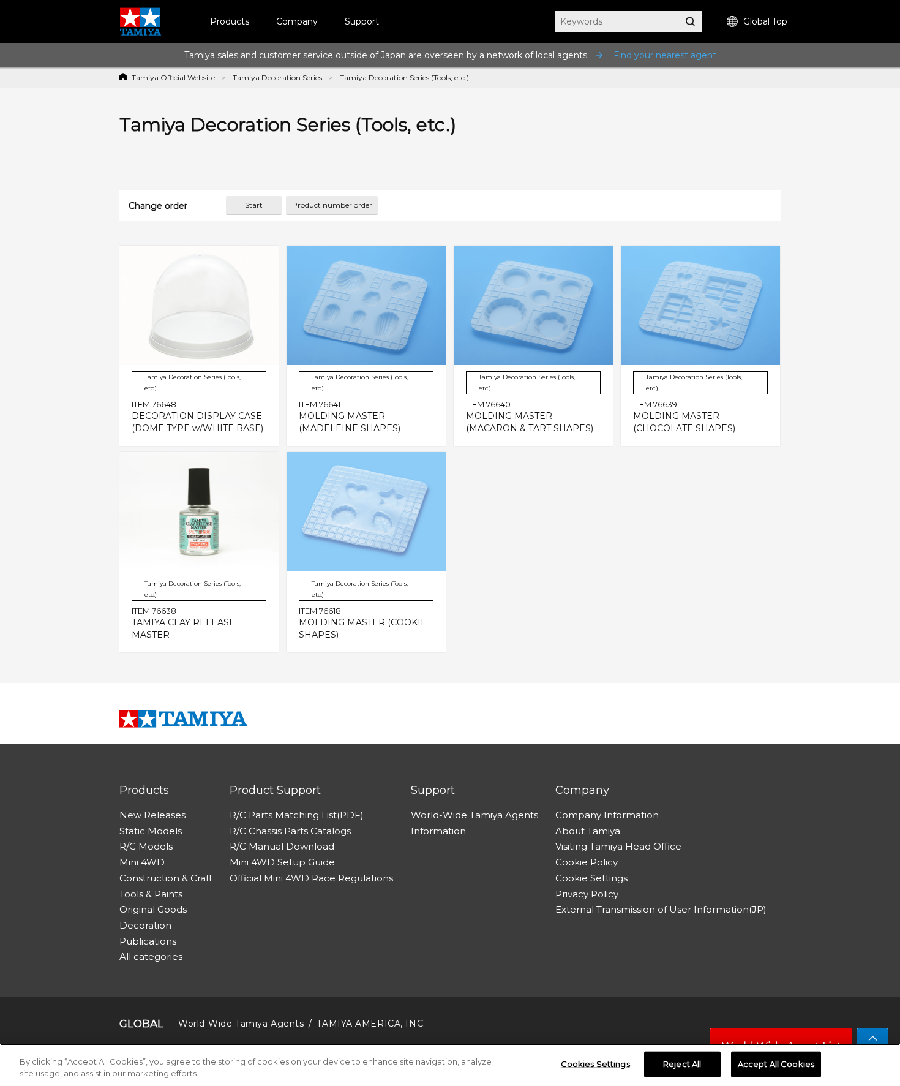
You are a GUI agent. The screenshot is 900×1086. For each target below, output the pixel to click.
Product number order (332, 204)
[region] (450, 1065)
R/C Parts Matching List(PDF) (297, 815)
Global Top (765, 21)
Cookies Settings (595, 1064)
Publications (147, 941)
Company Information (607, 815)
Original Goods (153, 909)
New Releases (152, 815)
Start (254, 204)
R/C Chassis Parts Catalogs (290, 831)
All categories (150, 956)
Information (438, 831)
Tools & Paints (150, 894)
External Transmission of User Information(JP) (661, 909)
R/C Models (146, 846)
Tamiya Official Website (173, 77)
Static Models (150, 831)
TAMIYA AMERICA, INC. (371, 1023)
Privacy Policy (586, 894)
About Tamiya (587, 831)
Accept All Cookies (776, 1064)
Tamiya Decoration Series (277, 77)
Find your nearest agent (664, 55)
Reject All (682, 1064)
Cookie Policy (586, 862)
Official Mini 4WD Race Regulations (311, 878)
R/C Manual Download (282, 846)
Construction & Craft (165, 878)
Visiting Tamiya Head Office (618, 846)
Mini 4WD (142, 862)
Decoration (145, 925)
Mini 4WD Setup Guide (282, 862)
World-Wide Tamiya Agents (474, 815)
